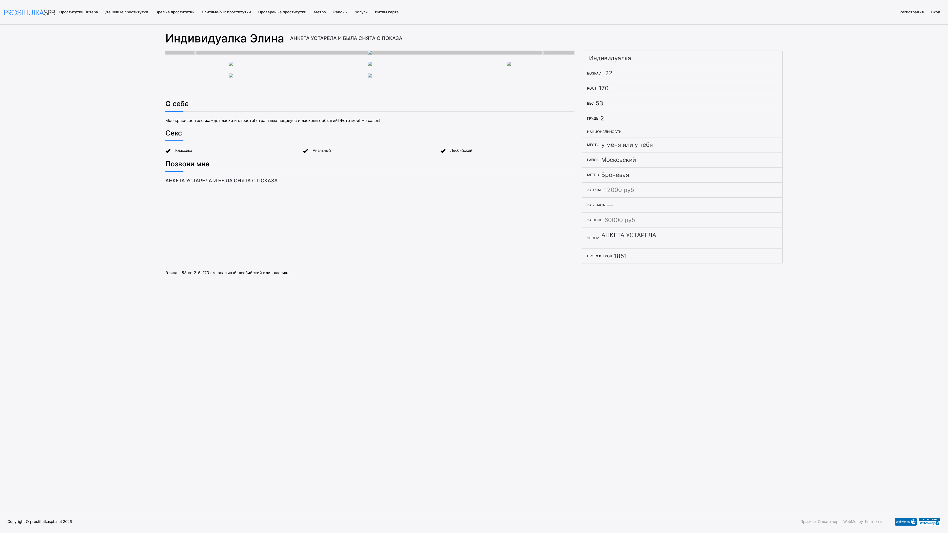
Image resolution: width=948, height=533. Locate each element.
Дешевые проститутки (126, 12)
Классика (183, 150)
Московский (618, 159)
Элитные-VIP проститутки (226, 12)
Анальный (322, 150)
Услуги (361, 12)
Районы (340, 12)
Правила (808, 521)
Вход (935, 12)
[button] (196, 53)
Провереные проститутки (282, 12)
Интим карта (387, 12)
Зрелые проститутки (175, 12)
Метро (320, 12)
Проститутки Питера (78, 12)
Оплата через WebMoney (840, 521)
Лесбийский (461, 150)
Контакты (873, 521)
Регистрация (912, 12)
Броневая (615, 174)
